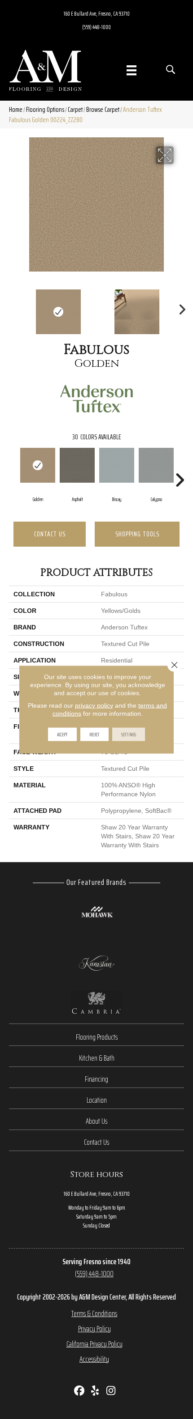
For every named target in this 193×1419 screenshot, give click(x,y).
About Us (96, 1121)
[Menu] (131, 70)
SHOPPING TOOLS (137, 534)
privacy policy (94, 705)
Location (97, 1100)
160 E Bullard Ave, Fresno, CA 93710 (97, 13)
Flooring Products (97, 1037)
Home (15, 109)
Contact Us (50, 534)
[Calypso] (156, 465)
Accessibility (94, 1359)
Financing (96, 1079)
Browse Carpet (102, 109)
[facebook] (79, 1391)
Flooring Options (45, 109)
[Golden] (37, 465)
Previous (13, 307)
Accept (62, 734)
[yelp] (95, 1391)
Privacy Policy (94, 1328)
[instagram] (111, 1391)
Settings (128, 734)
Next (179, 307)
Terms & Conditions (94, 1313)
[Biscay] (116, 465)
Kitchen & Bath (96, 1058)
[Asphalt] (77, 465)
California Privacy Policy (94, 1344)
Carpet (75, 109)
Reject (94, 734)
